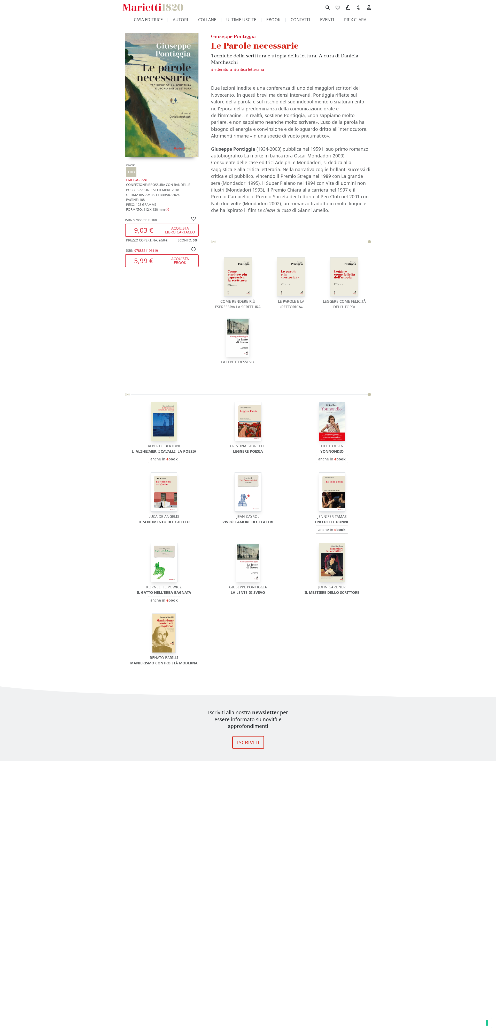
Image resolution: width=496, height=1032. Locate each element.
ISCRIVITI (248, 742)
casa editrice (148, 19)
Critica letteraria (250, 69)
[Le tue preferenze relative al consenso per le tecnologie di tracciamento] (487, 1023)
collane (207, 19)
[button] (147, 209)
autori (180, 19)
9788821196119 (146, 250)
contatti (300, 19)
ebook (273, 19)
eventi (327, 19)
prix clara (355, 19)
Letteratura (222, 69)
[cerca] (327, 7)
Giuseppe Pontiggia (233, 36)
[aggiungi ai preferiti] (193, 218)
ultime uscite (241, 19)
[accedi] (369, 7)
